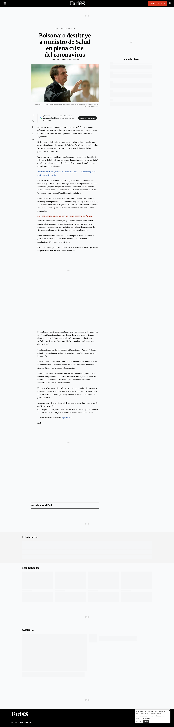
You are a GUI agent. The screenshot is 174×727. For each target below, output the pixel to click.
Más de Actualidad (41, 505)
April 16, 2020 (67, 417)
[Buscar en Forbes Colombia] (170, 3)
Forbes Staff (55, 60)
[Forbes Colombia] (77, 3)
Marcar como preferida (87, 118)
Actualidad (69, 29)
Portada (59, 29)
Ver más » (139, 721)
